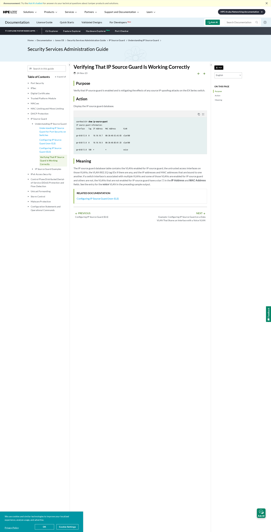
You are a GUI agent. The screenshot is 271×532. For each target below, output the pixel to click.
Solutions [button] (28, 12)
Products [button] (49, 12)
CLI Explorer (51, 31)
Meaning (218, 100)
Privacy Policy (12, 528)
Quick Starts (67, 22)
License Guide (44, 22)
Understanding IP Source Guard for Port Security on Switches (52, 131)
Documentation (17, 22)
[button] (261, 513)
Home (31, 40)
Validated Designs (92, 22)
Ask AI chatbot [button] (35, 3)
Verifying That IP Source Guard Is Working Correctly (52, 160)
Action (217, 95)
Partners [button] (89, 12)
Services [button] (69, 12)
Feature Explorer (72, 31)
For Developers (120, 22)
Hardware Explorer (96, 31)
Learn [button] (150, 12)
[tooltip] (218, 67)
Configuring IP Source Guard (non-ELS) (50, 141)
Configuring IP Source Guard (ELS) (50, 150)
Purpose (218, 91)
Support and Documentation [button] (120, 12)
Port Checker (122, 31)
